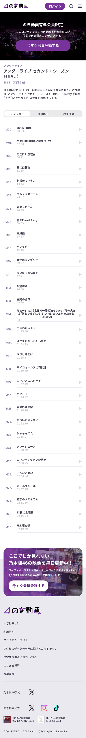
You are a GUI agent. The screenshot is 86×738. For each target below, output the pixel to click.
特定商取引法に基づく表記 (20, 657)
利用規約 (9, 631)
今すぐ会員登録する (43, 45)
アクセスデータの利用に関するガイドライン (30, 648)
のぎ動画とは (12, 623)
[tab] (43, 113)
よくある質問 (12, 665)
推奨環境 (9, 674)
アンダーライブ (13, 65)
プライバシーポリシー (17, 640)
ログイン (55, 6)
